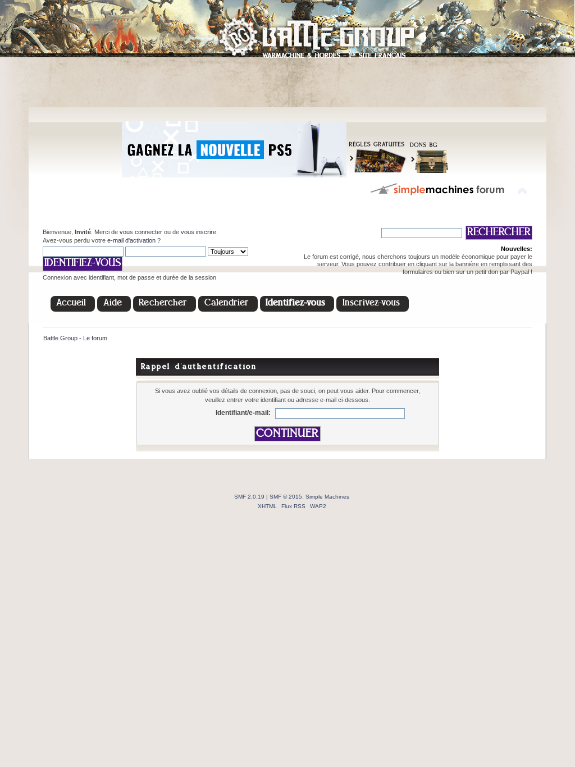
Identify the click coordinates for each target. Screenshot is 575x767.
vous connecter (141, 232)
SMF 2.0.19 (249, 497)
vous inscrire (198, 232)
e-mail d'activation (131, 240)
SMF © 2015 (286, 497)
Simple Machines (327, 497)
